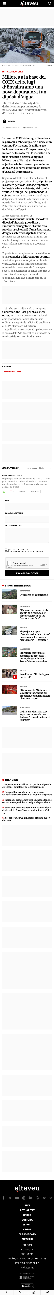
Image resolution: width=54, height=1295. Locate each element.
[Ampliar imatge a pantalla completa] (48, 33)
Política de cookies (27, 1263)
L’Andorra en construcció (34, 594)
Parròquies (25, 649)
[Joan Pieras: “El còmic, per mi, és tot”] (9, 673)
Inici (27, 1205)
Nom (7, 501)
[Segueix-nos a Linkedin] (30, 1198)
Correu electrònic (14, 513)
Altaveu (11, 121)
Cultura (23, 686)
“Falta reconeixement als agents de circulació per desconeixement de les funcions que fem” (34, 614)
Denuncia (35, 492)
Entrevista (25, 606)
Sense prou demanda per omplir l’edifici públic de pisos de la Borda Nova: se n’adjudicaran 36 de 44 (26, 810)
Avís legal (27, 1268)
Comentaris (31, 128)
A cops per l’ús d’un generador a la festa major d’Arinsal (26, 819)
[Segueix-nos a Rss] (50, 1198)
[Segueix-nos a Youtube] (17, 1198)
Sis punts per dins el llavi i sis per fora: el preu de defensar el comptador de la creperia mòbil (26, 785)
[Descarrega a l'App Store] (27, 1285)
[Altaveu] (29, 3)
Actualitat (27, 1210)
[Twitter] (20, 1292)
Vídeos (27, 1229)
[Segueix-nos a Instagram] (23, 1198)
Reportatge (25, 591)
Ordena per (32, 468)
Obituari (27, 1239)
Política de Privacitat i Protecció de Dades (24, 551)
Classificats (27, 1234)
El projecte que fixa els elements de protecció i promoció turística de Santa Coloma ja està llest (34, 657)
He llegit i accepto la (24, 550)
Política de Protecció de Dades (27, 1259)
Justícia (23, 628)
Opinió (27, 1215)
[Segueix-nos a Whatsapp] (37, 1198)
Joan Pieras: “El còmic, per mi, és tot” (34, 675)
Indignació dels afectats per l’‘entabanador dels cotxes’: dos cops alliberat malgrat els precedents (26, 801)
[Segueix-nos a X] (10, 1198)
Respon (22, 492)
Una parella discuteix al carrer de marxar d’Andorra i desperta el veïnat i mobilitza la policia (27, 793)
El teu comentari (13, 526)
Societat (23, 670)
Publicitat (27, 1254)
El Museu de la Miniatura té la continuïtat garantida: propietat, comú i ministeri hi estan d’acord (35, 694)
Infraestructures (12, 72)
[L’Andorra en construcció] (9, 594)
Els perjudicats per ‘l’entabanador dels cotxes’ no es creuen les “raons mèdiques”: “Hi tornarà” (35, 635)
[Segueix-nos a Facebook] (3, 1198)
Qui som (27, 1245)
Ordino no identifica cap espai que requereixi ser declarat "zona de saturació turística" (35, 715)
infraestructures (12, 371)
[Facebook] (7, 1292)
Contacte (27, 1249)
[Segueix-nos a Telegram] (44, 1198)
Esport (27, 1224)
